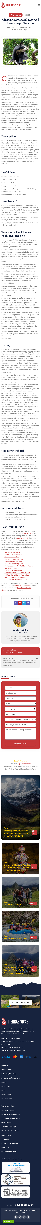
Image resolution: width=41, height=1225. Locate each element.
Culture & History (7, 1110)
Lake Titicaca (6, 1095)
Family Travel (6, 1135)
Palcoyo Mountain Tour (13, 555)
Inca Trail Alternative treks (11, 1114)
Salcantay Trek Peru (12, 552)
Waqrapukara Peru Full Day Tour (16, 579)
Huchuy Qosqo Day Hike (13, 561)
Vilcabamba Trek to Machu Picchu (17, 573)
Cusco (3, 1082)
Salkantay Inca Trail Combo (14, 577)
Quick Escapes (6, 1123)
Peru (6, 828)
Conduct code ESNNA (9, 1152)
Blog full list (5, 1147)
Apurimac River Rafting (13, 570)
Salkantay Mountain (8, 1074)
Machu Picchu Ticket (22, 586)
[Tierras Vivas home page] (11, 5)
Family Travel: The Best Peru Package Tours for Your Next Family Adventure (17, 970)
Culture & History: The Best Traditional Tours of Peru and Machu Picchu (17, 867)
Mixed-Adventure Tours (15, 938)
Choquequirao (6, 1099)
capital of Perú (22, 538)
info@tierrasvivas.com (15, 1047)
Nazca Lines (5, 1086)
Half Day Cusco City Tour (13, 564)
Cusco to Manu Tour (11, 557)
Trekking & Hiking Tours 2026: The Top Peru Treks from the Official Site (16, 833)
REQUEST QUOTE (20, 744)
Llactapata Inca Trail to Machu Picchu (18, 566)
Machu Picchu (6, 1070)
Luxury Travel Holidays (9, 1143)
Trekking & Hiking (7, 1106)
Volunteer (5, 1139)
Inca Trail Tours (27, 533)
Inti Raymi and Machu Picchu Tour (17, 575)
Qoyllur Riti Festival (11, 568)
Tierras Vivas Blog (26, 598)
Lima (3, 1090)
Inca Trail (4, 1066)
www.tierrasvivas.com (17, 1050)
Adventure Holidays (13, 904)
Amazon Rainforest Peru (10, 1078)
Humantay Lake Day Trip (13, 559)
